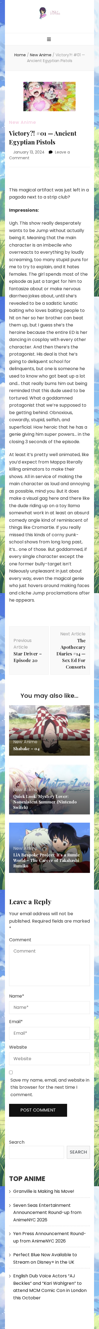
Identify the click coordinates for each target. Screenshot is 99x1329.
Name (16, 996)
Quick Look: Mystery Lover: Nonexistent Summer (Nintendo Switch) (45, 802)
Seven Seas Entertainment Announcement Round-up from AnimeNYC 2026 (47, 1212)
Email (16, 1021)
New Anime (22, 122)
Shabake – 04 (26, 748)
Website (18, 1047)
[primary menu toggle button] (49, 39)
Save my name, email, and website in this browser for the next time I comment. (49, 1087)
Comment (20, 940)
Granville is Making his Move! (43, 1191)
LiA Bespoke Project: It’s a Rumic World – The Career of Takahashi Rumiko (46, 860)
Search (16, 1142)
